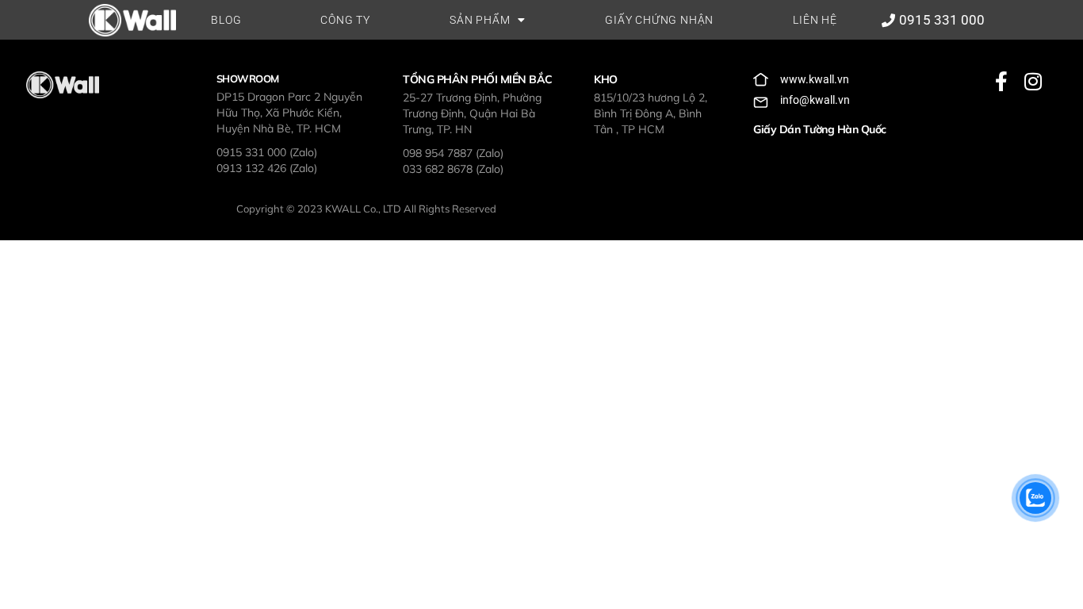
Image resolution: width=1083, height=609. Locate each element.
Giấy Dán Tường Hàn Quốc (819, 129)
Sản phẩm (480, 19)
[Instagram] (1033, 81)
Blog (226, 19)
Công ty (345, 19)
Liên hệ (815, 19)
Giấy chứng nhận (659, 19)
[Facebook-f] (1001, 81)
